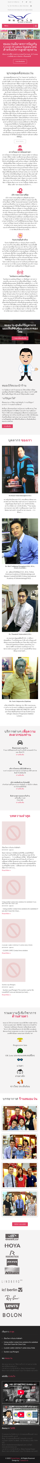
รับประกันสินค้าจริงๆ (20, 240)
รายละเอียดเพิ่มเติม (20, 61)
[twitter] (26, 2)
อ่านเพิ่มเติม (7, 426)
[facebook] (22, 2)
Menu (6, 26)
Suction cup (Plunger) (8, 984)
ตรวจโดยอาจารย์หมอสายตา (20, 152)
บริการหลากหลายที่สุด (20, 195)
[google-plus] (30, 2)
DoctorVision (15, 1458)
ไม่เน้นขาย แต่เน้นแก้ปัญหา (20, 276)
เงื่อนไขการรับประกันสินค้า (11, 847)
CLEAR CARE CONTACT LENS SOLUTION (17, 945)
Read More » (20, 141)
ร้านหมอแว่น (23, 1460)
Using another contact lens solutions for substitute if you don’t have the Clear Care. (19, 902)
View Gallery (20, 1224)
